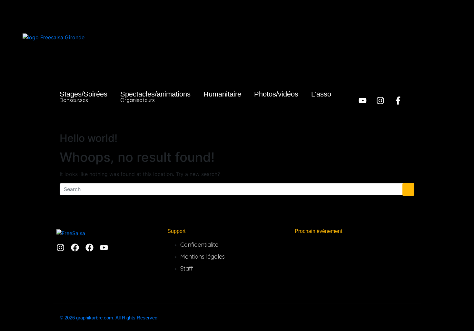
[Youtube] (363, 101)
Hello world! (88, 138)
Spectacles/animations (155, 96)
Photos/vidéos (276, 94)
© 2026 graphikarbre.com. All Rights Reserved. (109, 317)
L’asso (321, 94)
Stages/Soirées (83, 96)
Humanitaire (222, 94)
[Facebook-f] (398, 101)
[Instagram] (380, 101)
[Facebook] (75, 248)
